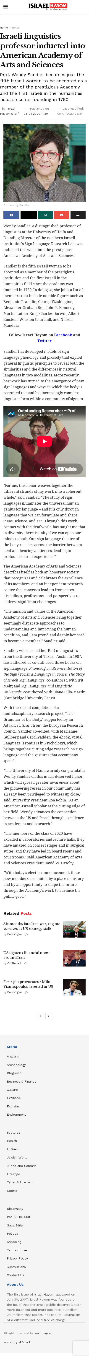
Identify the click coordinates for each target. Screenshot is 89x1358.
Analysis (13, 1056)
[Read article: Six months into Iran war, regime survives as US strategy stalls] (74, 929)
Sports (12, 1190)
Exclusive (14, 1098)
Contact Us (15, 1275)
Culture (12, 1089)
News (16, 27)
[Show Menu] (5, 7)
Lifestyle (13, 1174)
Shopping (14, 1242)
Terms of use (17, 1250)
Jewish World (17, 1157)
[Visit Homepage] (48, 6)
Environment (16, 1114)
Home (4, 27)
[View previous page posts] (40, 1016)
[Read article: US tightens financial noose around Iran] (74, 958)
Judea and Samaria (22, 1166)
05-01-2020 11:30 (36, 113)
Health (12, 1141)
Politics (12, 1233)
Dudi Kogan (14, 934)
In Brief (12, 1149)
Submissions (16, 1267)
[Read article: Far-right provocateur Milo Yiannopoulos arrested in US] (74, 987)
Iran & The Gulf (18, 1217)
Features (13, 1132)
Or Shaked (14, 963)
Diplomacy (15, 1208)
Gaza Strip (15, 1225)
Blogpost (14, 1073)
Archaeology (16, 1065)
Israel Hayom (43, 1333)
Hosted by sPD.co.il (16, 1342)
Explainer (14, 1106)
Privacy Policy (17, 1258)
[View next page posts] (48, 1016)
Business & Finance (21, 1081)
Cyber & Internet (19, 1182)
